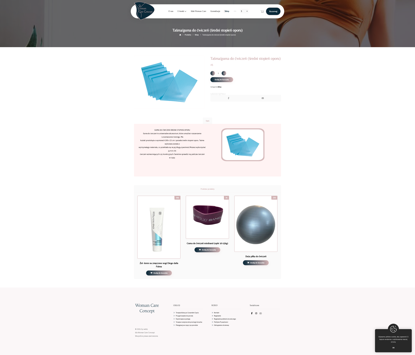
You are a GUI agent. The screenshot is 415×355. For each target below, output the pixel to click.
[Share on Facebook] (228, 98)
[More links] (235, 11)
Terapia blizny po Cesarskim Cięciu (187, 313)
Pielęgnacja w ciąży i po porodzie (187, 325)
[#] (252, 313)
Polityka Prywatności (221, 322)
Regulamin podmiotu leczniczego (225, 319)
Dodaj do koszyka (222, 80)
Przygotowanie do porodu (184, 316)
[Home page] (180, 35)
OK (393, 348)
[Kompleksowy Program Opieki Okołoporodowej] (144, 11)
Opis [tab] (207, 121)
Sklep (219, 87)
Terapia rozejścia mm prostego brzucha (189, 322)
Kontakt (216, 313)
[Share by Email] (262, 98)
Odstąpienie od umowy (221, 325)
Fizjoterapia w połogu (183, 319)
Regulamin (217, 316)
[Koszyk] (262, 11)
